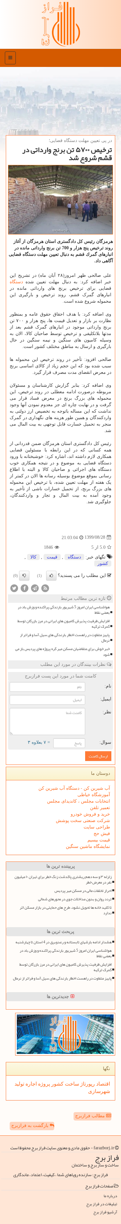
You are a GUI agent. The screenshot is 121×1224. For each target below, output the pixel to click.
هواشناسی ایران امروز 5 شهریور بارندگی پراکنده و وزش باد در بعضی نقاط (64, 609)
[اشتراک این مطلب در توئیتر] (14, 587)
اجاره (30, 1084)
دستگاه (16, 281)
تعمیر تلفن (100, 807)
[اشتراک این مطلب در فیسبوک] (24, 587)
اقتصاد (102, 1084)
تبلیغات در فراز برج (101, 1204)
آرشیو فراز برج (105, 1212)
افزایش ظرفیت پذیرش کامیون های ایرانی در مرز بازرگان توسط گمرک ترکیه (63, 623)
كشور (102, 563)
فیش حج (102, 833)
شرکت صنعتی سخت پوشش (83, 820)
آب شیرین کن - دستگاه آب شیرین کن (74, 788)
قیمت (52, 557)
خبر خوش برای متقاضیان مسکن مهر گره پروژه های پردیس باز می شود (62, 651)
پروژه (43, 1084)
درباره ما (110, 1196)
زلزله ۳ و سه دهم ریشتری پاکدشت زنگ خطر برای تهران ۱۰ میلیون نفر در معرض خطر (63, 879)
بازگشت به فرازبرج (30, 1125)
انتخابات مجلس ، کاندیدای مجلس (78, 801)
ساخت (71, 1084)
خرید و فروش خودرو (90, 814)
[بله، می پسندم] (51, 575)
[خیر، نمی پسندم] (24, 575)
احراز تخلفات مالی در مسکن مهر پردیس (83, 890)
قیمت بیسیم (98, 840)
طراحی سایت (97, 827)
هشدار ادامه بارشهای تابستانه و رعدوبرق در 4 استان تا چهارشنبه (63, 942)
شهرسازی (99, 1091)
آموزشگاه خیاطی (93, 794)
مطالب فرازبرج (90, 1115)
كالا (33, 557)
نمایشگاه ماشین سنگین (88, 846)
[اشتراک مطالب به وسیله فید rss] (45, 587)
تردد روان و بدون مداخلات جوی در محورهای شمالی (75, 899)
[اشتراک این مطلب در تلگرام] (34, 587)
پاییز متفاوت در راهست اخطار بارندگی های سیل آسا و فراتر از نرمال (65, 637)
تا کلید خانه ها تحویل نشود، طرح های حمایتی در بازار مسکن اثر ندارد (66, 910)
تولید (19, 1084)
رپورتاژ (87, 1084)
